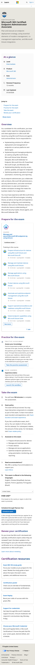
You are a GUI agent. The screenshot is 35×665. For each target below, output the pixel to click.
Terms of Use (24, 660)
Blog (25, 655)
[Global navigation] (2, 2)
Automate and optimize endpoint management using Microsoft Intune (19, 295)
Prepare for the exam (11, 105)
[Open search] (27, 2)
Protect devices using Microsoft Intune (18, 284)
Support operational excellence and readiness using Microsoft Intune (20, 307)
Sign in (31, 2)
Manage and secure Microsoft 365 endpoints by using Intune (15, 236)
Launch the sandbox (13, 385)
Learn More (9, 470)
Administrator (11, 78)
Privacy (12, 657)
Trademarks (5, 662)
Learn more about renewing (11, 552)
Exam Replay (7, 595)
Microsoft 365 (11, 71)
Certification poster (10, 583)
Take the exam (8, 110)
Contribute (4, 657)
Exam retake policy (14, 431)
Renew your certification (12, 113)
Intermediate (10, 64)
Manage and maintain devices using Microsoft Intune (18, 264)
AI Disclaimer (5, 655)
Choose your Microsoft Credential (15, 626)
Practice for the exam (11, 108)
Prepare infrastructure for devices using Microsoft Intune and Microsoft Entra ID (19, 252)
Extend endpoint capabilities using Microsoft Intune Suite (19, 317)
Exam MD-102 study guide (12, 565)
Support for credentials (11, 608)
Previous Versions (17, 655)
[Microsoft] (17, 2)
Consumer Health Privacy (9, 660)
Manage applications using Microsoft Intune (17, 274)
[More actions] (31, 6)
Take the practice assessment (16, 365)
